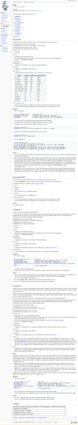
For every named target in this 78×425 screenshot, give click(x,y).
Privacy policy (39, 422)
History (32, 2)
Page (15, 2)
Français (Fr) (4, 39)
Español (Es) (4, 37)
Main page (4, 14)
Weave (15, 265)
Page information (5, 51)
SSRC (15, 117)
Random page (4, 18)
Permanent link (4, 49)
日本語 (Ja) (4, 40)
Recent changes (5, 17)
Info (15, 172)
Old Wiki (3, 31)
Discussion (20, 2)
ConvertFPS (22, 6)
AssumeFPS (54, 247)
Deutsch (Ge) (4, 36)
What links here (5, 47)
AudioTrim (22, 144)
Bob (15, 260)
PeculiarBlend (25, 343)
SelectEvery (26, 263)
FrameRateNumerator (43, 181)
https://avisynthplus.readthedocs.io (32, 10)
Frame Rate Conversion (42, 417)
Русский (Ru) (4, 43)
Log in (75, 0)
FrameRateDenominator (56, 181)
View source (27, 2)
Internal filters (22, 417)
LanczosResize (18, 115)
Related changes (5, 48)
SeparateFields (18, 263)
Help (3, 19)
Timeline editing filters (31, 417)
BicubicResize (18, 261)
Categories (15, 417)
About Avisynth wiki (48, 422)
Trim (15, 143)
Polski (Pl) (4, 42)
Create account (71, 0)
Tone (17, 144)
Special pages (4, 21)
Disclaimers (56, 422)
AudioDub (16, 145)
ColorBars (16, 142)
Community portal (5, 15)
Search (1, 23)
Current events (4, 30)
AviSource (16, 114)
